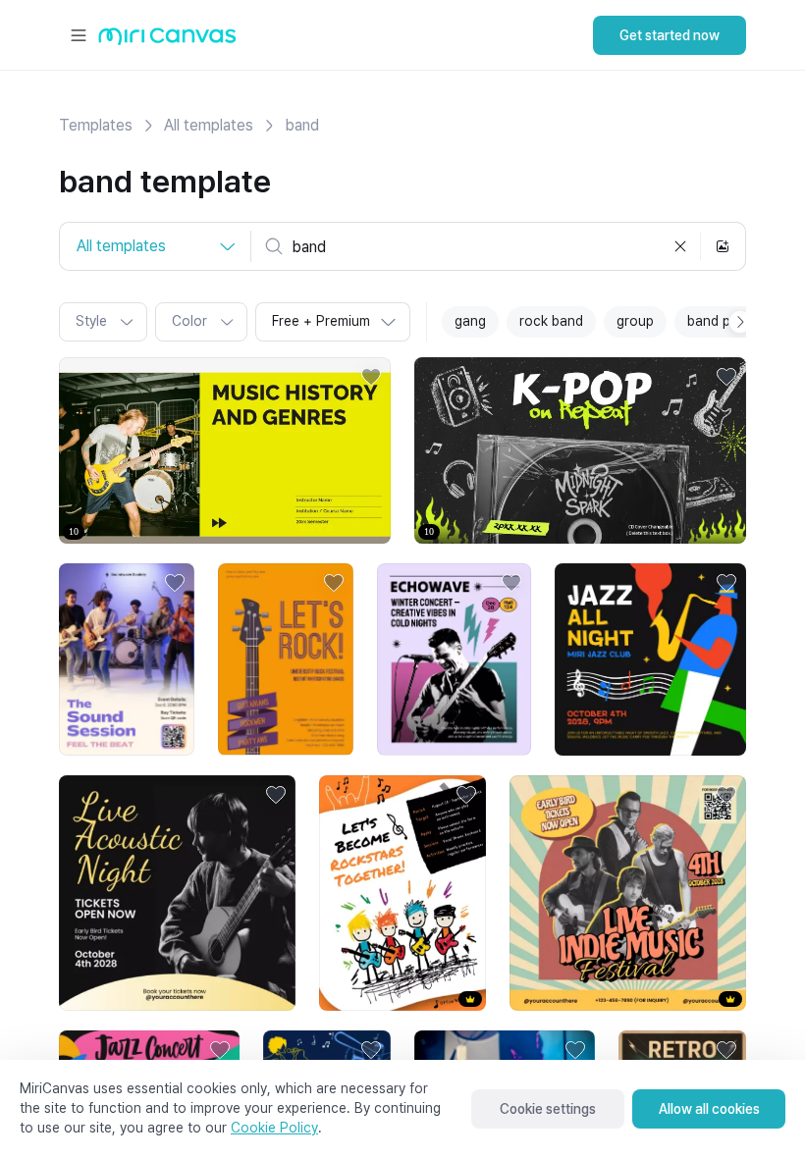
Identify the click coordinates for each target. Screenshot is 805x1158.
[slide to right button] (740, 322)
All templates (208, 125)
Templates (96, 125)
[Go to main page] (167, 40)
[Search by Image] (722, 246)
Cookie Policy (274, 1127)
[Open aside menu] (78, 35)
